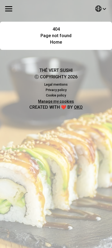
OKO (78, 107)
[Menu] (8, 8)
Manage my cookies (56, 101)
